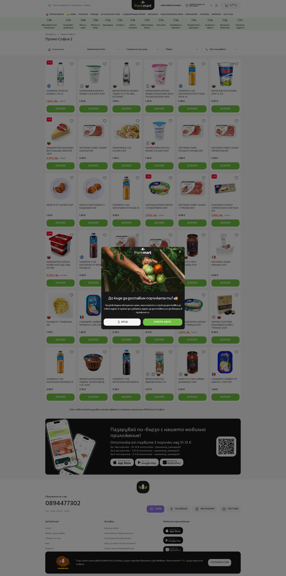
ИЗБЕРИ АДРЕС (162, 322)
